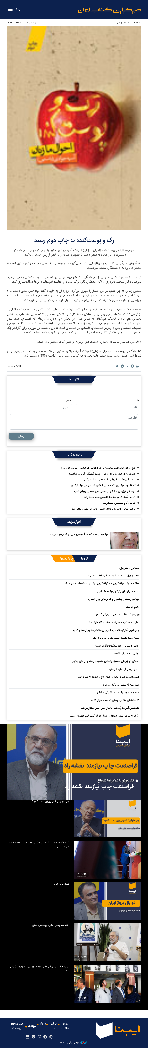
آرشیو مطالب (65, 1026)
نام (137, 400)
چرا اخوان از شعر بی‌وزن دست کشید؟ (50, 801)
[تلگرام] (45, 1037)
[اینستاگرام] (39, 1037)
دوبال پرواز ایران (61, 884)
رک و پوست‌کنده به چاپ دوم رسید (74, 240)
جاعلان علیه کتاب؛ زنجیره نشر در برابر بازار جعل (115, 638)
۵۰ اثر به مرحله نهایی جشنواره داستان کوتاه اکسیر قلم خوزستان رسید (104, 716)
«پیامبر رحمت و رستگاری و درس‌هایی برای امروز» (113, 599)
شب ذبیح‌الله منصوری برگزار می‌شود (121, 685)
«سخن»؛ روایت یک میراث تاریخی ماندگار (118, 692)
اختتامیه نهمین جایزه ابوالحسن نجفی (50, 925)
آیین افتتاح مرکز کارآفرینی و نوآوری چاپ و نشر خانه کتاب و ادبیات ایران (39, 845)
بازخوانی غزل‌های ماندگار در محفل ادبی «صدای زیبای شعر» (104, 491)
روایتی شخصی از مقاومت (126, 653)
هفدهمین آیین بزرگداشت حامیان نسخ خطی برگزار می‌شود (109, 708)
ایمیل (69, 400)
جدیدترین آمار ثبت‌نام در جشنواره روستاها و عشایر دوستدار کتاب (106, 630)
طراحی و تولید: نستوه (69, 1042)
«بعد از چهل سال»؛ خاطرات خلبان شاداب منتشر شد (112, 576)
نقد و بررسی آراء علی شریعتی (124, 669)
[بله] (33, 1037)
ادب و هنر (121, 22)
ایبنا (109, 10)
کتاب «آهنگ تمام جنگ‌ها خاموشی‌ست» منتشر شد (109, 497)
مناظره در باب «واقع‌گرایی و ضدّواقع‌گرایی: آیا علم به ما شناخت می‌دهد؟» (101, 583)
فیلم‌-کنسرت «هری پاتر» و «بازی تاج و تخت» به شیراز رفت (108, 677)
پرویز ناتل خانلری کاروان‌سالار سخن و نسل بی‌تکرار (109, 479)
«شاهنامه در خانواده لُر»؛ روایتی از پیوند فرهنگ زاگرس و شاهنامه (102, 474)
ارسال (21, 436)
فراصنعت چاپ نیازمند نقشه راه (99, 786)
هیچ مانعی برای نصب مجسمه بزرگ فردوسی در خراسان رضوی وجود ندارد (98, 468)
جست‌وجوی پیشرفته (17, 1026)
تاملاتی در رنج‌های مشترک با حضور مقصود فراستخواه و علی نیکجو (105, 661)
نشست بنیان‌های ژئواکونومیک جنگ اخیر (118, 591)
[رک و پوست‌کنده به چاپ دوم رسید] (74, 128)
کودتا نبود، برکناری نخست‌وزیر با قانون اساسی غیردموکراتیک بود (102, 485)
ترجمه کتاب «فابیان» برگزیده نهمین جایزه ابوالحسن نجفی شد (103, 509)
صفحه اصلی (135, 22)
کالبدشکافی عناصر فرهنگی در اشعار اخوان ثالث (115, 700)
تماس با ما (53, 1026)
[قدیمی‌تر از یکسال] (124, 540)
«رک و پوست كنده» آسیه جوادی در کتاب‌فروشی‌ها (79, 534)
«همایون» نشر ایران (129, 568)
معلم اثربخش (132, 607)
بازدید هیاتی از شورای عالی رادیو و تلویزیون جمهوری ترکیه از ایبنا (39, 968)
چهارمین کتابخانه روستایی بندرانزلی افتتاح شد (115, 615)
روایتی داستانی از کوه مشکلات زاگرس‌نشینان (116, 646)
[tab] (84, 558)
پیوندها (32, 1026)
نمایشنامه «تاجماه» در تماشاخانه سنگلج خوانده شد (113, 622)
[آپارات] (51, 1037)
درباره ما (43, 1026)
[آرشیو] (27, 1037)
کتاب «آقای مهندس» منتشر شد (119, 503)
